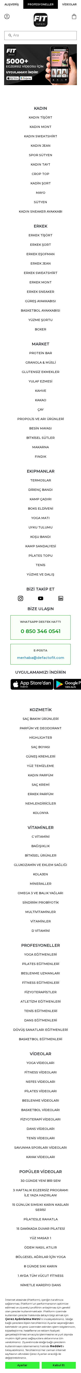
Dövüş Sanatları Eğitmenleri (40, 1030)
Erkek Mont (40, 282)
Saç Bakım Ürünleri (41, 719)
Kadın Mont (40, 127)
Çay (41, 409)
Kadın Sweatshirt (40, 136)
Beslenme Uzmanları (40, 973)
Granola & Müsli (40, 362)
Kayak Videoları (40, 1157)
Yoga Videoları (40, 1063)
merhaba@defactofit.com (40, 658)
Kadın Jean (41, 146)
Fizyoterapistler (40, 992)
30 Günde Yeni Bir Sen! (41, 1181)
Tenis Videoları (40, 1138)
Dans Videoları (41, 1129)
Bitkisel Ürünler (40, 855)
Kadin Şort (40, 183)
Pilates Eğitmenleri (40, 964)
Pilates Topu (40, 556)
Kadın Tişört (40, 117)
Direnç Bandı (40, 490)
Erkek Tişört (40, 235)
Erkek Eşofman (40, 254)
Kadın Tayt (40, 164)
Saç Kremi (40, 785)
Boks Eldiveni (40, 508)
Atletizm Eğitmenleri (41, 1001)
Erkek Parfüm (41, 794)
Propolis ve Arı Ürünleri (40, 419)
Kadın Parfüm (40, 775)
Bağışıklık (40, 846)
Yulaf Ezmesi (40, 381)
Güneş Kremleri (40, 756)
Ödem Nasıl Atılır (40, 1247)
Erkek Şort (40, 245)
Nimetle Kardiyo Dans (40, 1285)
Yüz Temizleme (40, 766)
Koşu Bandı (40, 537)
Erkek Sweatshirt (40, 273)
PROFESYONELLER (41, 4)
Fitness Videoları (40, 1072)
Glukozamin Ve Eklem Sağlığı (40, 865)
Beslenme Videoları (40, 1100)
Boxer (40, 329)
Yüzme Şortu (40, 320)
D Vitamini (41, 931)
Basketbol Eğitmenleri (40, 1039)
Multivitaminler (40, 912)
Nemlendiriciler (40, 803)
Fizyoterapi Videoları (40, 1119)
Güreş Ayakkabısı (40, 301)
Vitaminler (40, 921)
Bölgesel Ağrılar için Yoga (41, 1257)
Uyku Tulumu (40, 527)
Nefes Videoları (40, 1082)
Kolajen (40, 874)
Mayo (40, 193)
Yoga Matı (40, 518)
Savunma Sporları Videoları (40, 1148)
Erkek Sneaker (40, 292)
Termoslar (40, 480)
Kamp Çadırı (41, 499)
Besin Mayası (40, 428)
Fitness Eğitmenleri (40, 983)
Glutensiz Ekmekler (40, 372)
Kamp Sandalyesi (40, 546)
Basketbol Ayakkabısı (40, 310)
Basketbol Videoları (40, 1110)
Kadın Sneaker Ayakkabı (40, 211)
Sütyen (40, 202)
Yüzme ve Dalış (40, 574)
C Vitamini (40, 837)
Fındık (40, 457)
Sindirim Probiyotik (40, 902)
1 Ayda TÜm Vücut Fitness (41, 1276)
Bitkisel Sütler (40, 438)
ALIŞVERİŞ (12, 4)
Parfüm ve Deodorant (41, 728)
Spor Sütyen (40, 155)
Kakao (40, 400)
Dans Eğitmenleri (40, 1020)
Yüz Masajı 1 (40, 1238)
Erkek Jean (40, 263)
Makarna (40, 447)
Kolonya (40, 813)
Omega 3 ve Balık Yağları (40, 893)
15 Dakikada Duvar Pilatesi (40, 1229)
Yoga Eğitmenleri (40, 954)
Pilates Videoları (40, 1091)
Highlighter (40, 738)
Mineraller (40, 884)
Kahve (40, 391)
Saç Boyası (40, 747)
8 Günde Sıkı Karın (40, 1266)
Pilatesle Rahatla (41, 1219)
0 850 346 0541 (40, 631)
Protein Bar (40, 353)
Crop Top (40, 174)
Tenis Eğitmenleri (40, 1011)
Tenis (40, 565)
